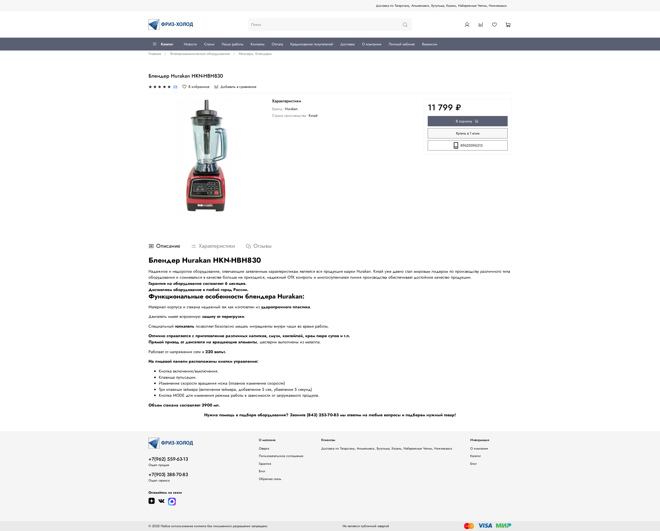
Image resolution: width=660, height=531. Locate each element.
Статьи (209, 44)
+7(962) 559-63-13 (168, 459)
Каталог (167, 44)
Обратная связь (270, 479)
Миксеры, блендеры (255, 53)
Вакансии (429, 44)
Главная (154, 53)
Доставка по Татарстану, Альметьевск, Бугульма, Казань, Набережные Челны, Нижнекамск (441, 5)
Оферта (264, 448)
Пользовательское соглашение (281, 456)
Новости (190, 44)
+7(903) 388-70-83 (168, 474)
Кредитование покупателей (311, 44)
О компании (372, 44)
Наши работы (232, 44)
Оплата (277, 44)
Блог (262, 471)
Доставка (347, 44)
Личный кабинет (402, 44)
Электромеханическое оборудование (200, 53)
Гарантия (265, 463)
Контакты (258, 44)
